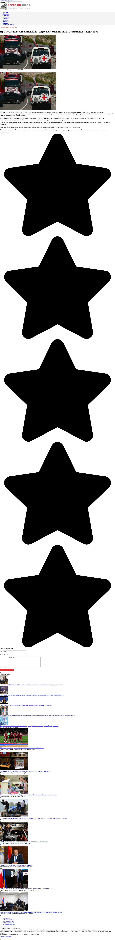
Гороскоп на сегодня (6, 936)
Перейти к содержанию (7, 0)
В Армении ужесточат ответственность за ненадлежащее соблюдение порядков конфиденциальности (29, 726)
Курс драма (6, 918)
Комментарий (4, 667)
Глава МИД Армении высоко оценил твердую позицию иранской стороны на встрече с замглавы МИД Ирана (31, 695)
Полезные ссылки (8, 922)
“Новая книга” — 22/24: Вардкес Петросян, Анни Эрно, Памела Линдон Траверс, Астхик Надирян (28, 795)
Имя (1, 651)
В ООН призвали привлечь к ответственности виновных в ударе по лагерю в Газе (23, 841)
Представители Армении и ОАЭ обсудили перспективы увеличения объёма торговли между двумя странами (31, 684)
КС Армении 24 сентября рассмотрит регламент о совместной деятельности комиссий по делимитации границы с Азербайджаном (37, 715)
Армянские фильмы (9, 919)
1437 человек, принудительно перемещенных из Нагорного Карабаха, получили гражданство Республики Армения (33, 818)
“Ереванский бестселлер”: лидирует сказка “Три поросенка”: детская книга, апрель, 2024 (25, 771)
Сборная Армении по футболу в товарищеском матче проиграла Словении (22, 748)
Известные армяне (8, 921)
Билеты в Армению (9, 924)
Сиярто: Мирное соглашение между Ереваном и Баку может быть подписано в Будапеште (26, 705)
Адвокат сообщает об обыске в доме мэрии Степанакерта (16, 865)
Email (2, 654)
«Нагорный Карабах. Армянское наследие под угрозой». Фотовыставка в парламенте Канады (27, 888)
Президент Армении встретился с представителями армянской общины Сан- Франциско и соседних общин (31, 912)
